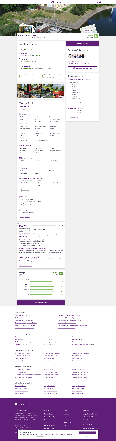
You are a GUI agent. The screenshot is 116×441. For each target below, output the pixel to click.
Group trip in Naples (20, 360)
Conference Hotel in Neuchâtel (52, 353)
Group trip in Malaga (78, 388)
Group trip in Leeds (49, 388)
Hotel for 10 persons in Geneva (66, 328)
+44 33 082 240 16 (73, 63)
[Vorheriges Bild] (4, 20)
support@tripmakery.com (75, 61)
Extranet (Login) (48, 414)
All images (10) (25, 30)
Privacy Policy (67, 422)
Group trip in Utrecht (49, 360)
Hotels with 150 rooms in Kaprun (67, 318)
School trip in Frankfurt (78, 369)
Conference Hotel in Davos (51, 374)
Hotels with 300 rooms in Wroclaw (24, 328)
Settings (87, 436)
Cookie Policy (40, 436)
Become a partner (49, 428)
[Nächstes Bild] (111, 20)
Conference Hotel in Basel (79, 374)
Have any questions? (25, 217)
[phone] (97, 2)
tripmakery (24, 410)
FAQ (65, 425)
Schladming (47, 342)
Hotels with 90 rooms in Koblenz (67, 323)
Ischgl (45, 344)
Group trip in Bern (77, 391)
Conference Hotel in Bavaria (80, 372)
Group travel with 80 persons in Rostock (26, 323)
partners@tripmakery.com (90, 428)
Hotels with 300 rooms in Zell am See (25, 325)
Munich (74, 342)
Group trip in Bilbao (77, 393)
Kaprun (17, 339)
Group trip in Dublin (20, 386)
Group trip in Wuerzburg (21, 358)
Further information (49, 425)
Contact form (87, 419)
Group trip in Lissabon (21, 388)
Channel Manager (49, 419)
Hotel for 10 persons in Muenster (24, 320)
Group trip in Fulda (49, 358)
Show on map (88, 30)
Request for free (41, 302)
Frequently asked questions (51, 416)
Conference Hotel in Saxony (22, 355)
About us (66, 414)
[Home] (28, 404)
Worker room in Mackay (21, 318)
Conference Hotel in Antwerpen (23, 369)
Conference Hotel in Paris (51, 377)
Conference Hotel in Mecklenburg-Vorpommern (28, 374)
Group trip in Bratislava (78, 386)
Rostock (17, 336)
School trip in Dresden (21, 372)
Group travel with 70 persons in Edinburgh (69, 320)
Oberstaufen (18, 344)
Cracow (74, 336)
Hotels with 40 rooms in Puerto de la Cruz (69, 315)
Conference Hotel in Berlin (79, 377)
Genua (45, 336)
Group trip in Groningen (78, 360)
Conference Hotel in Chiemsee (80, 353)
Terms (46, 422)
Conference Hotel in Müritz (22, 353)
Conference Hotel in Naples (51, 372)
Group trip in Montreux (21, 391)
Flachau (74, 339)
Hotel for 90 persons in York (22, 315)
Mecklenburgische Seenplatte (80, 344)
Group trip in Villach (77, 358)
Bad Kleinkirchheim (20, 342)
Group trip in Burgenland (50, 391)
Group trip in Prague (77, 355)
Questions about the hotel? (84, 68)
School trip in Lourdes (49, 369)
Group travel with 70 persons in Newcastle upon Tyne (72, 325)
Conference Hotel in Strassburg (23, 377)
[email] (100, 2)
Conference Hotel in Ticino (51, 355)
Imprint (66, 416)
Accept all (87, 433)
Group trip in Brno (20, 393)
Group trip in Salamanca (50, 393)
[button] (58, 20)
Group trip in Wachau (49, 386)
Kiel (45, 339)
